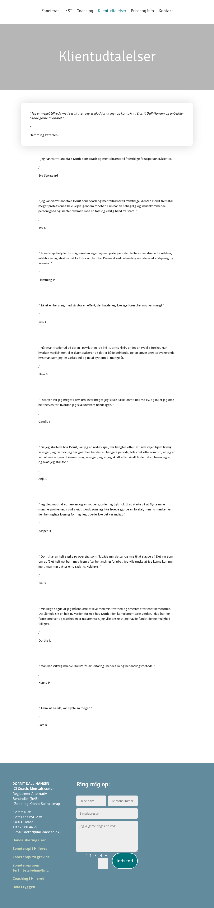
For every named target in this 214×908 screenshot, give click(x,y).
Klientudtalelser (112, 10)
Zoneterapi (51, 10)
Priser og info (142, 10)
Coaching (84, 10)
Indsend (125, 861)
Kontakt (166, 10)
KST (68, 10)
